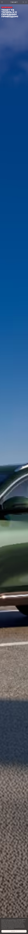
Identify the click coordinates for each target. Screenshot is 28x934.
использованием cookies (11, 920)
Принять (13, 931)
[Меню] (26, 2)
